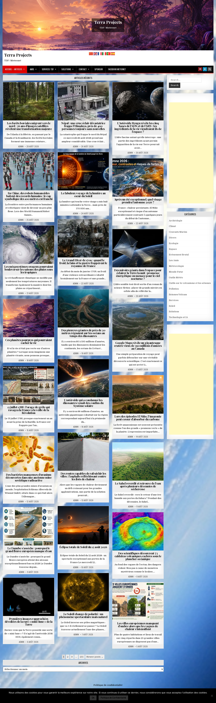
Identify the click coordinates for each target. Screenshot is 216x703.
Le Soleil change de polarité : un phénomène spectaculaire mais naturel (83, 615)
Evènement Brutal (74, 90)
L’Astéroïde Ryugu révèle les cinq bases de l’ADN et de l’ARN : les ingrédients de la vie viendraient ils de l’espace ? (137, 127)
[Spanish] (113, 53)
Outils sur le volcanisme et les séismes (190, 283)
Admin (20, 146)
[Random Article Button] (200, 69)
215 (82, 657)
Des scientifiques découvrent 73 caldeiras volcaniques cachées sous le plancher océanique (138, 556)
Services (174, 300)
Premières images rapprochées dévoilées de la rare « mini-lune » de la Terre (28, 621)
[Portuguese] (108, 53)
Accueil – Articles (13, 69)
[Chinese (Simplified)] (91, 53)
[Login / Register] (205, 69)
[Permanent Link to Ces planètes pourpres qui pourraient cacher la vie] (28, 318)
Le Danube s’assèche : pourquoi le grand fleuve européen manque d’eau (28, 549)
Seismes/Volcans (96, 90)
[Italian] (104, 53)
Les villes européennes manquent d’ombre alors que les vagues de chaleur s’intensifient (138, 626)
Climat (30, 90)
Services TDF (48, 69)
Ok (93, 697)
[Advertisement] (192, 152)
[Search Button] (210, 69)
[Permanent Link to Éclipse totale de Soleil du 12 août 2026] (83, 525)
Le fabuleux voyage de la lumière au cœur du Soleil (83, 194)
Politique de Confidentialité (113, 697)
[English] (95, 53)
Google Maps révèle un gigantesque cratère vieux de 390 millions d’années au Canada (138, 345)
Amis (32, 69)
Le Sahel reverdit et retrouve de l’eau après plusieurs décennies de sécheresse (138, 486)
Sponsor (98, 69)
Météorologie (139, 166)
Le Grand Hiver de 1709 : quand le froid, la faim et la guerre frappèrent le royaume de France (83, 263)
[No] (211, 695)
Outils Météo (176, 277)
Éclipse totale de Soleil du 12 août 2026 (83, 547)
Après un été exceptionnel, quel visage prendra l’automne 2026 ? (138, 200)
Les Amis (174, 260)
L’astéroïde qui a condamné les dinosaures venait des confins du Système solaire (83, 403)
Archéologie (79, 297)
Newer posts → (94, 657)
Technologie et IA (30, 160)
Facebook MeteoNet (117, 69)
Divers (93, 297)
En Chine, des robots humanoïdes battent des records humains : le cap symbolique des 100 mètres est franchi (28, 196)
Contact (83, 69)
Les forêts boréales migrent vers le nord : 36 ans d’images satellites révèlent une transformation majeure (29, 126)
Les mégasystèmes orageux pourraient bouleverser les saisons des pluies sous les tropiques (28, 269)
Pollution (137, 237)
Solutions (66, 69)
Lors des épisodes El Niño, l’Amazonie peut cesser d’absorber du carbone (137, 417)
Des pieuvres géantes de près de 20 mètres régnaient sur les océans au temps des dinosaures (83, 333)
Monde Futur (176, 272)
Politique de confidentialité (108, 685)
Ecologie (145, 450)
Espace (139, 90)
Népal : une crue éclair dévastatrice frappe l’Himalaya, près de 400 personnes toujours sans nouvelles (83, 126)
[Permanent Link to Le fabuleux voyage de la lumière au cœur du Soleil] (83, 171)
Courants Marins (178, 232)
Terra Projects (108, 22)
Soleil (85, 160)
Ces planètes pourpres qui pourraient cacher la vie (28, 341)
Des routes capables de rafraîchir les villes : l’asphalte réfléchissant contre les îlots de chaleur (83, 476)
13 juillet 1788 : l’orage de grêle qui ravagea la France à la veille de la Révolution (28, 410)
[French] (100, 53)
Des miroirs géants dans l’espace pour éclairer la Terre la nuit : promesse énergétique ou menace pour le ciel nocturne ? (138, 274)
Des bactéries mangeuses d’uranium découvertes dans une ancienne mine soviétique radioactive (28, 477)
